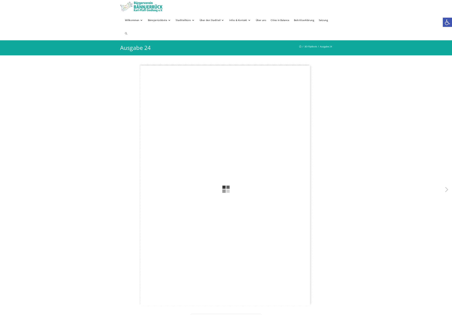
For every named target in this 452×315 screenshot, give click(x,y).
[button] (447, 22)
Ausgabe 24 (326, 46)
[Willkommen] (300, 46)
